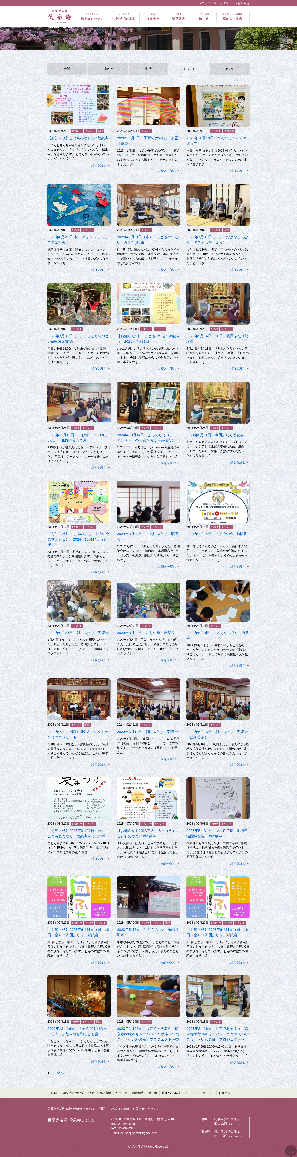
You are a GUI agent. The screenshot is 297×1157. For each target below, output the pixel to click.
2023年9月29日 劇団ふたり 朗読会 (78, 633)
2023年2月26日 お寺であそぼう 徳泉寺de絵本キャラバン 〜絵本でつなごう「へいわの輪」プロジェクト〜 (217, 1034)
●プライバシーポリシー (215, 3)
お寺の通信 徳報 (203, 17)
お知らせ (108, 68)
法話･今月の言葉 (99, 1093)
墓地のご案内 (171, 1093)
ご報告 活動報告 (178, 17)
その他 (229, 68)
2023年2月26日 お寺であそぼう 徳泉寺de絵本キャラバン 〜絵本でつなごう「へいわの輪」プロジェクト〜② (148, 1034)
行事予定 (122, 1093)
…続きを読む (97, 165)
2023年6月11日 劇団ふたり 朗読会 (147, 732)
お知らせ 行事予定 (153, 17)
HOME (54, 1093)
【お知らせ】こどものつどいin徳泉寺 (77, 138)
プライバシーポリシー (199, 1093)
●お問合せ (243, 3)
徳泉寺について (73, 1093)
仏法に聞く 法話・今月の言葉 (123, 17)
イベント (189, 69)
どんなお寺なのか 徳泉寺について (92, 17)
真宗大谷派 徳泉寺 (59, 17)
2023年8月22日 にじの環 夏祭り (146, 633)
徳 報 (152, 1093)
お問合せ (225, 1093)
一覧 (67, 68)
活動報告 (229, 131)
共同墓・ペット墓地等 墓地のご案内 (232, 17)
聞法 (148, 68)
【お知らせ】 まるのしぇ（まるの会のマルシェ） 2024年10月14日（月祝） (78, 539)
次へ (60, 1073)
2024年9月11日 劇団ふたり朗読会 (215, 435)
